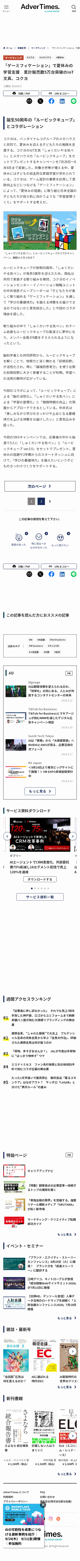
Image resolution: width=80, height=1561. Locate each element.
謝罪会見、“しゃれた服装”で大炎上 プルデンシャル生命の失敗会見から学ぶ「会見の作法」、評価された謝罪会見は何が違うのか (43, 1037)
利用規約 (8, 1496)
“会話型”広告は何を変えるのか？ (14, 1379)
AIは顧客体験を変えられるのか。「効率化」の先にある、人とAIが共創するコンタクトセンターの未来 (51, 690)
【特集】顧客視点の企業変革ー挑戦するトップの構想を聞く (51, 1187)
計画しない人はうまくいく (43, 1448)
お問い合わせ (47, 1496)
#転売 (57, 651)
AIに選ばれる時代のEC (40, 1379)
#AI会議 (41, 639)
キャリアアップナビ (40, 1171)
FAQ (42, 1492)
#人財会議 (34, 651)
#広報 (46, 651)
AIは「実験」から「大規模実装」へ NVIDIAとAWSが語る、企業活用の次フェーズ (51, 744)
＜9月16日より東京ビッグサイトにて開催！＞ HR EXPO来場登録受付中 (50, 771)
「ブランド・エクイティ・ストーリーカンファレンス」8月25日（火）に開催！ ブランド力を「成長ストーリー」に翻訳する (51, 1263)
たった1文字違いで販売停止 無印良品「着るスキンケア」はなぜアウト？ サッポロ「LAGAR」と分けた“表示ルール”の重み (43, 1082)
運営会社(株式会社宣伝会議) (56, 1501)
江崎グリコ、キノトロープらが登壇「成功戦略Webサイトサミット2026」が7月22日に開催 (51, 1283)
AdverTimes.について (16, 1492)
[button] (29, 101)
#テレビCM (53, 645)
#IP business (36, 645)
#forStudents (57, 639)
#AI (30, 639)
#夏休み (60, 57)
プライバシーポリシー (15, 1501)
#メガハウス (45, 57)
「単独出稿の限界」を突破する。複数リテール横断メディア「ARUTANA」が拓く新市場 (51, 1204)
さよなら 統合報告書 (16, 1448)
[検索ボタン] (74, 9)
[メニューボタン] (6, 9)
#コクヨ (30, 57)
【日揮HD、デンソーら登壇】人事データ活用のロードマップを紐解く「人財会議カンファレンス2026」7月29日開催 (51, 1302)
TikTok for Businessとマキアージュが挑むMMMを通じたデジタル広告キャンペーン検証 (51, 717)
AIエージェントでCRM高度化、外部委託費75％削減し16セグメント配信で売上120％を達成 (39, 867)
